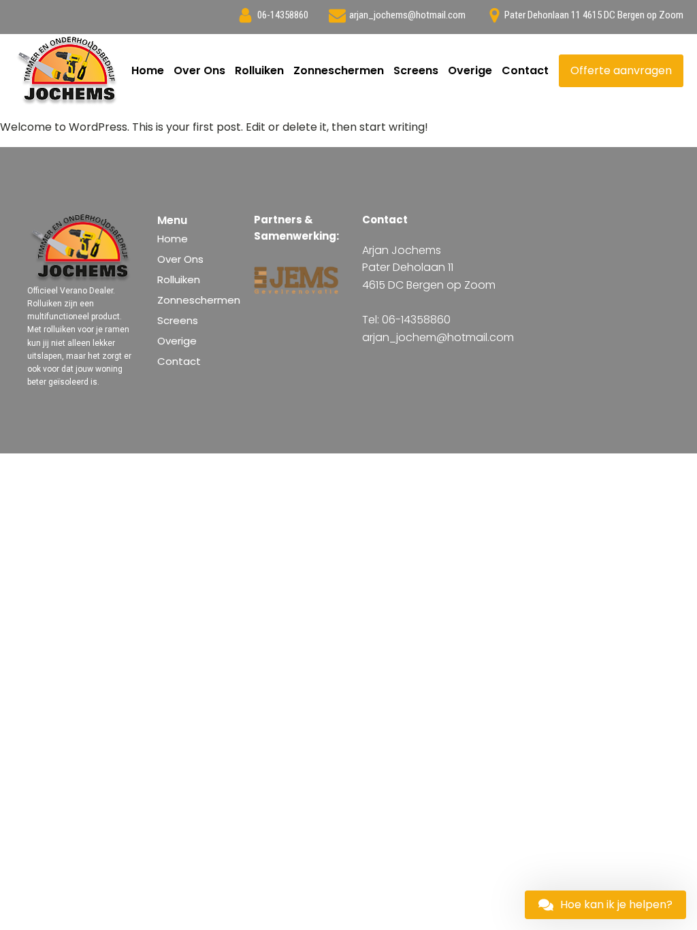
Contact (525, 70)
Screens (415, 70)
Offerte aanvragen (621, 70)
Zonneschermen (338, 70)
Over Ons (199, 70)
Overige (470, 70)
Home (147, 70)
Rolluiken (259, 70)
